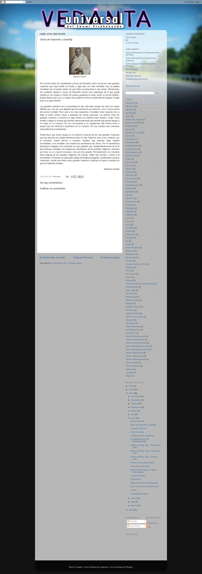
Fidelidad (130, 215)
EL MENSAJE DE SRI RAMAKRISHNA (139, 440)
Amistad (129, 113)
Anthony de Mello (133, 123)
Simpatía (129, 320)
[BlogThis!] (74, 176)
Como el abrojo (137, 432)
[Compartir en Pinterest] (82, 176)
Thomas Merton (133, 366)
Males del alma (132, 248)
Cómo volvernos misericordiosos (144, 486)
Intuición (129, 238)
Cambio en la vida (133, 133)
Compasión (131, 142)
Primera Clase (132, 287)
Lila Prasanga (132, 69)
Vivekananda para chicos (137, 79)
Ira (127, 241)
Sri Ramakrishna (133, 330)
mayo (133, 498)
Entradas (133, 521)
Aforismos (130, 106)
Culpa (128, 159)
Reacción (130, 294)
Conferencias (131, 149)
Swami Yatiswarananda (136, 359)
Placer (128, 277)
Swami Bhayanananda (135, 336)
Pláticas (129, 280)
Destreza (130, 172)
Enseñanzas (131, 202)
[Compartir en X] (77, 176)
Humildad (130, 228)
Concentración (132, 146)
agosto (134, 411)
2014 (131, 386)
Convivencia (131, 156)
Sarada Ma (130, 73)
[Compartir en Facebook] (79, 176)
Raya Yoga (130, 290)
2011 (131, 510)
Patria (128, 271)
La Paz (133, 490)
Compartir (130, 139)
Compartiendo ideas (139, 494)
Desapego (130, 162)
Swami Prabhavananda (136, 343)
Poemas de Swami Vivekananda (140, 284)
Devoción (130, 175)
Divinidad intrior (132, 185)
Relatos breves (132, 300)
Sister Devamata (133, 327)
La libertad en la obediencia (142, 436)
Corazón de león (137, 421)
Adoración (130, 103)
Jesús (128, 244)
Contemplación (132, 152)
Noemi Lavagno (131, 37)
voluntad (129, 373)
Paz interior (131, 274)
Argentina (130, 126)
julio (133, 414)
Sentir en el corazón (134, 317)
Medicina (130, 251)
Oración (129, 261)
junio (133, 418)
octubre (134, 404)
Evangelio (130, 208)
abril (133, 502)
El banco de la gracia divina (142, 463)
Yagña (128, 376)
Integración (130, 234)
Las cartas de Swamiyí (140, 466)
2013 (131, 390)
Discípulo (130, 182)
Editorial (129, 188)
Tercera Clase (132, 363)
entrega (129, 205)
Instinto (129, 231)
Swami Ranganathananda (137, 349)
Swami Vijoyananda (134, 353)
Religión (129, 303)
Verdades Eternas (133, 76)
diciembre (135, 396)
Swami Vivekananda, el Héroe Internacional (143, 471)
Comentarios (135, 526)
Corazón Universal (138, 428)
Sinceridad (130, 323)
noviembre (136, 400)
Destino (129, 169)
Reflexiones (131, 297)
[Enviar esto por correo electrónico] (71, 176)
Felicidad (130, 211)
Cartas (129, 136)
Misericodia (131, 257)
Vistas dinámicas (133, 86)
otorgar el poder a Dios (136, 264)
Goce (128, 221)
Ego (127, 195)
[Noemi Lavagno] (127, 40)
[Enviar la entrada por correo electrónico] (67, 176)
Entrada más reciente (52, 257)
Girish (128, 218)
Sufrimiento (131, 333)
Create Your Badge (132, 43)
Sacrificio (130, 310)
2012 (131, 393)
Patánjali (129, 267)
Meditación (130, 254)
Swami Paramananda (135, 340)
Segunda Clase (132, 313)
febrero (134, 505)
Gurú (128, 225)
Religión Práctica (133, 307)
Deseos (129, 165)
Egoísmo (129, 198)
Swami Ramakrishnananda (137, 346)
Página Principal (83, 257)
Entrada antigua (110, 257)
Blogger (129, 567)
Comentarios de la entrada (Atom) (67, 263)
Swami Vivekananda (134, 356)
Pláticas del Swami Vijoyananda (144, 483)
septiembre (136, 407)
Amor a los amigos (134, 119)
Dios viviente (131, 179)
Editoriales (130, 192)
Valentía (129, 369)
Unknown (153, 523)
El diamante (135, 479)
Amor (128, 116)
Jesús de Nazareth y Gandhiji (143, 425)
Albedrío (129, 110)
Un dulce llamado (138, 476)
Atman (128, 129)
